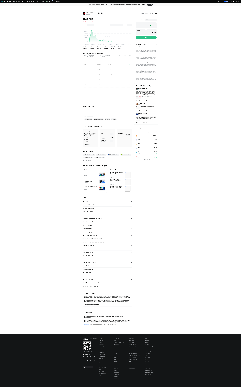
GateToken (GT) (102, 367)
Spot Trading (116, 344)
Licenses (101, 362)
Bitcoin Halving (147, 351)
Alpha (115, 359)
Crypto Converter (148, 374)
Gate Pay (116, 361)
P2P (115, 340)
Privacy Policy (102, 354)
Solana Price (147, 368)
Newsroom (101, 344)
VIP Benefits (131, 340)
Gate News (146, 342)
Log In (222, 1)
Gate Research (147, 349)
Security (100, 365)
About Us (101, 340)
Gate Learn (146, 340)
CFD (115, 355)
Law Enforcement (102, 373)
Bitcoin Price (147, 361)
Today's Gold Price (148, 370)
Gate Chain (101, 371)
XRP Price (146, 366)
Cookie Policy (102, 356)
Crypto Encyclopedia (148, 346)
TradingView (132, 366)
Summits (101, 375)
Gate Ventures (102, 377)
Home (84, 9)
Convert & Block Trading (119, 342)
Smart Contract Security (134, 355)
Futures (115, 353)
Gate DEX (116, 376)
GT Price (146, 359)
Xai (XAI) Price (98, 9)
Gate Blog (146, 344)
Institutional (131, 342)
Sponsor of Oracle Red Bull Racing (104, 347)
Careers (100, 342)
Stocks (115, 357)
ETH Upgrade (147, 353)
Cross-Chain (132, 368)
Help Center (131, 351)
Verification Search (133, 359)
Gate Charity (116, 372)
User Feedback (132, 344)
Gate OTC (116, 370)
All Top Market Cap (146, 159)
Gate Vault (116, 378)
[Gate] (5, 1)
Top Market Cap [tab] (139, 131)
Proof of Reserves (103, 360)
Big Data (146, 355)
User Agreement (102, 350)
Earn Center (116, 349)
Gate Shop (116, 374)
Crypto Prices (90, 9)
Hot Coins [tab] (152, 131)
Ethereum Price (147, 363)
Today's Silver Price (148, 372)
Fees (130, 349)
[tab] (142, 13)
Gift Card (116, 368)
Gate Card (116, 363)
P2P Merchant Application (134, 361)
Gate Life (116, 366)
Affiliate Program (132, 363)
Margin (115, 346)
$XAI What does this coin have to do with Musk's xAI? (145, 106)
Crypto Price (147, 357)
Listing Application (133, 353)
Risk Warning (101, 352)
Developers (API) (132, 357)
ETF (115, 351)
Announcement (132, 346)
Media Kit (101, 358)
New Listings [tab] (146, 131)
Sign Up (226, 1)
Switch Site (150, 4)
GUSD (100, 369)
